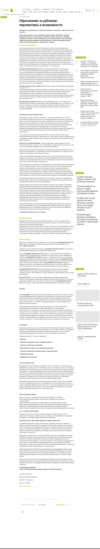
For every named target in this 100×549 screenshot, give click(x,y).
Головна (28, 9)
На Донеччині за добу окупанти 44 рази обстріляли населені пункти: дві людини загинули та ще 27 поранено (86, 204)
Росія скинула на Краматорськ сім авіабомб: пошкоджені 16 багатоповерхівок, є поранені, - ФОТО (89, 92)
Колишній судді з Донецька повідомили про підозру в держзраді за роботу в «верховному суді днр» (87, 219)
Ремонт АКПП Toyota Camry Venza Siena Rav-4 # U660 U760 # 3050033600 (87, 327)
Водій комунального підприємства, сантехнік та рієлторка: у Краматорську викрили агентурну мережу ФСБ (89, 103)
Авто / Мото (59, 11)
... (24, 486)
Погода (39, 11)
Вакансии (25, 11)
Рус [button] (89, 10)
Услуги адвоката (83, 284)
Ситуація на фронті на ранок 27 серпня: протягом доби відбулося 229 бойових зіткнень (89, 124)
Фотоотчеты (78, 11)
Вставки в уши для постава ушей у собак (85, 304)
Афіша (35, 11)
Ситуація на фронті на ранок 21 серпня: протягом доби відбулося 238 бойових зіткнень (87, 190)
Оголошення (58, 9)
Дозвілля (31, 11)
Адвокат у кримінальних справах (86, 338)
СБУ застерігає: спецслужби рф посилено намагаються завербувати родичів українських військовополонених (89, 74)
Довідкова (71, 11)
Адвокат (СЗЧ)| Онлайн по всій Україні (87, 275)
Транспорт (65, 11)
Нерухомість (45, 11)
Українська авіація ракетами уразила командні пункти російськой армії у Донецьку (89, 83)
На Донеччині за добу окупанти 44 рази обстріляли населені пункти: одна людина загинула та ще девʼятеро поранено (89, 114)
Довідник (46, 9)
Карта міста (52, 11)
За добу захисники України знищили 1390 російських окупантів (86, 179)
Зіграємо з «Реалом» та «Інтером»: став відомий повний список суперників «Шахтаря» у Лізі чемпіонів (89, 63)
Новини (37, 9)
